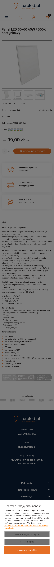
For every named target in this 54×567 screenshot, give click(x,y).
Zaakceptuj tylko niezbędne (27, 534)
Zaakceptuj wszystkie (27, 550)
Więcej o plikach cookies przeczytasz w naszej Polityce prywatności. (26, 526)
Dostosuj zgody (27, 541)
